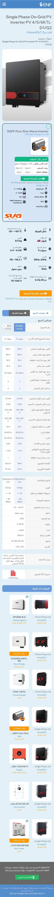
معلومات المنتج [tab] (39, 313)
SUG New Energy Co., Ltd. (36, 134)
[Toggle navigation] (4, 3)
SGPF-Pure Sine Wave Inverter (27, 131)
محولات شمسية (45, 38)
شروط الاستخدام (46, 888)
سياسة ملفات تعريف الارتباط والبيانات (24, 888)
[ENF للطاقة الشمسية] (45, 5)
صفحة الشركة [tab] (18, 313)
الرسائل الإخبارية (27, 890)
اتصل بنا (5, 888)
